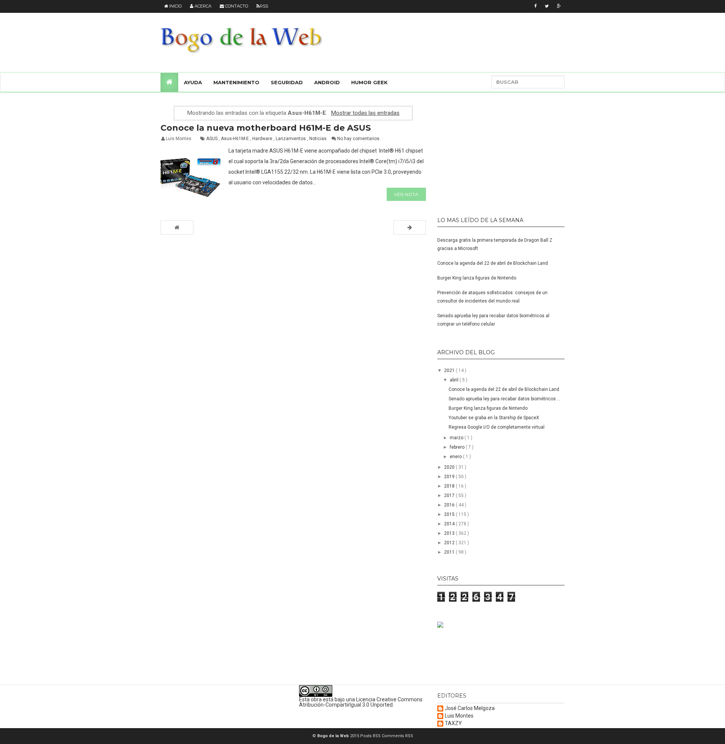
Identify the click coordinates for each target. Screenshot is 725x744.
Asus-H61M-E (235, 138)
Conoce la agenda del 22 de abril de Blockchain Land (492, 263)
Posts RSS (371, 735)
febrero (458, 447)
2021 (450, 370)
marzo (457, 437)
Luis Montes (459, 716)
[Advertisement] (484, 151)
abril (455, 380)
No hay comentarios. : (360, 138)
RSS (264, 6)
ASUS (212, 138)
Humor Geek (369, 82)
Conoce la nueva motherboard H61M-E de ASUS (265, 128)
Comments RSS (397, 735)
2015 (450, 514)
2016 (450, 505)
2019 (450, 476)
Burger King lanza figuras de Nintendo (476, 278)
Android (327, 82)
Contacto (236, 6)
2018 (450, 486)
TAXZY (453, 723)
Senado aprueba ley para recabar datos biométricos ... (504, 398)
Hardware (262, 138)
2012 (450, 542)
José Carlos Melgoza (470, 708)
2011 (450, 552)
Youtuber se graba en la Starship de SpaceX (494, 417)
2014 (450, 523)
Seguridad (287, 82)
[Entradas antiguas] (409, 227)
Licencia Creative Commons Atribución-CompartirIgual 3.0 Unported (361, 702)
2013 (450, 533)
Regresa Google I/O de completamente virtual (497, 427)
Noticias (318, 138)
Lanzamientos (291, 138)
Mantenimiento (236, 82)
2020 (450, 467)
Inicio (175, 6)
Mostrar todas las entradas (365, 113)
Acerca (202, 6)
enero (456, 456)
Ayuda (193, 82)
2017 (450, 495)
